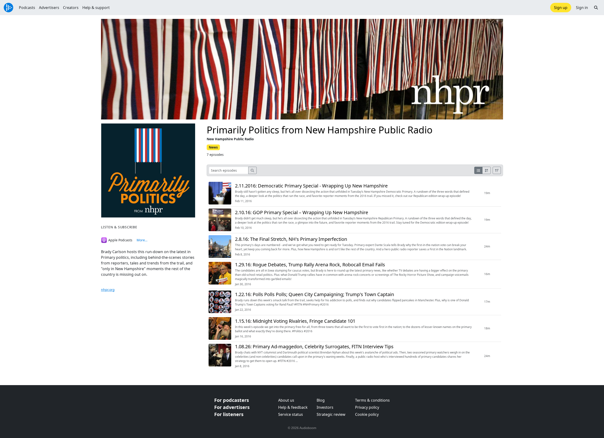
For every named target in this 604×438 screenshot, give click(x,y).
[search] (252, 170)
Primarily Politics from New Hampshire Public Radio (319, 129)
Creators (71, 7)
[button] (596, 7)
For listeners (228, 414)
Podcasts (27, 7)
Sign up (560, 7)
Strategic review (331, 414)
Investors (325, 407)
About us (286, 400)
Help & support (96, 7)
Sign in (582, 7)
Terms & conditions (372, 400)
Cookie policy (367, 414)
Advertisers (49, 7)
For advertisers (232, 407)
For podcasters (231, 400)
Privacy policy (367, 407)
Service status (290, 414)
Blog (321, 400)
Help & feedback (293, 407)
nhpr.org (108, 289)
